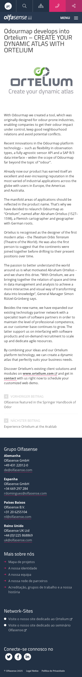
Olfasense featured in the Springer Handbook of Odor (40, 404)
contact (10, 378)
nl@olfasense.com (17, 517)
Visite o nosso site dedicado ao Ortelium (38, 619)
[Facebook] (18, 656)
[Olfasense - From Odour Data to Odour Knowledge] (18, 18)
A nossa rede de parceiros (28, 581)
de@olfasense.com (18, 470)
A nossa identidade (22, 568)
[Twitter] (8, 656)
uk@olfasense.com (18, 540)
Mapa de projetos (21, 562)
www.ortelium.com (38, 373)
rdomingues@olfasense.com (25, 493)
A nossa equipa (19, 574)
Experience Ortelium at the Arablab (30, 426)
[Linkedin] (27, 656)
